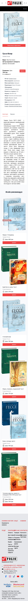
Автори (10, 521)
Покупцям (11, 530)
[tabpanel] (14, 150)
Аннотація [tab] (5, 114)
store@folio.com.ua (9, 569)
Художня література (14, 104)
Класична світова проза (15, 106)
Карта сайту (14, 581)
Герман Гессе (6, 56)
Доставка (11, 535)
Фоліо (25, 9)
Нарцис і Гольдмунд (8, 235)
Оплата (10, 532)
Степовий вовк (7, 336)
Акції (16, 521)
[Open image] (14, 27)
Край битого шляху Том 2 (10, 287)
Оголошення (18, 535)
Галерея (16, 532)
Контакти (23, 530)
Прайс (10, 542)
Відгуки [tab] (12, 114)
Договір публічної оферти (11, 550)
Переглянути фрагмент (14, 45)
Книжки (5, 521)
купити (14, 242)
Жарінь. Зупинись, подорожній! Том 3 (13, 389)
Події (4, 530)
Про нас (17, 530)
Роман (6, 106)
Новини (23, 521)
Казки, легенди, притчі (9, 441)
